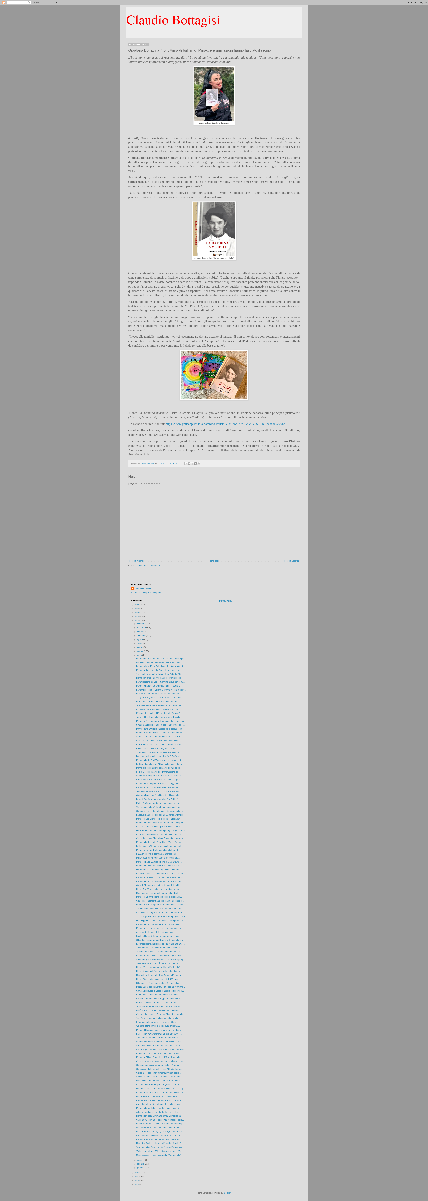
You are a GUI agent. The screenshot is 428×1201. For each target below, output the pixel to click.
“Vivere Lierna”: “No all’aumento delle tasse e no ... (159, 948)
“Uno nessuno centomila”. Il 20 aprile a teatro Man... (159, 909)
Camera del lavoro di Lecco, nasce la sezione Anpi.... (160, 991)
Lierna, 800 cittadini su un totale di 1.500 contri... (158, 979)
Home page (214, 561)
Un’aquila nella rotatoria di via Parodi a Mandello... (159, 975)
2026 (136, 605)
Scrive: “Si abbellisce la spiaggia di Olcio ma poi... (158, 1077)
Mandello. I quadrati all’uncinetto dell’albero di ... (158, 850)
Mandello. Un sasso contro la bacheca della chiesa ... (160, 877)
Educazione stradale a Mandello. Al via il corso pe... (159, 1100)
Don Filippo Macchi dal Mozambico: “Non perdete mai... (161, 920)
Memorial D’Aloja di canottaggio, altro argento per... (159, 1030)
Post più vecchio (291, 561)
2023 (136, 616)
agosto (140, 639)
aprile (139, 655)
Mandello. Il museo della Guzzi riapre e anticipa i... (159, 670)
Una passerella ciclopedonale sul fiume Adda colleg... (160, 1088)
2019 (136, 1180)
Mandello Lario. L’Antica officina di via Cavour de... (159, 862)
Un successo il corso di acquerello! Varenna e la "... (159, 1155)
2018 (136, 1184)
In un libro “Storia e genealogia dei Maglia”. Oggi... (159, 662)
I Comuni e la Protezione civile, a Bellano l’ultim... (158, 983)
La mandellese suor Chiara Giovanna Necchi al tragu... (161, 690)
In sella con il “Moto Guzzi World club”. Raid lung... (159, 1081)
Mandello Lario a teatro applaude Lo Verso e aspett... (160, 823)
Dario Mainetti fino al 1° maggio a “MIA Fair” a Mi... (159, 756)
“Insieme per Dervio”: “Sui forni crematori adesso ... (159, 952)
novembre (141, 627)
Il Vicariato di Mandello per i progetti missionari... (158, 1084)
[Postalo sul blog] (189, 463)
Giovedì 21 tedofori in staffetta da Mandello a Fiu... (159, 885)
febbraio (141, 1164)
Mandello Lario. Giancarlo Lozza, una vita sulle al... (159, 924)
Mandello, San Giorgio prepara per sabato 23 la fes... (160, 905)
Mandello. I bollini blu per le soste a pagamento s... (159, 928)
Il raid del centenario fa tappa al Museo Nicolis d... (158, 826)
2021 (136, 1173)
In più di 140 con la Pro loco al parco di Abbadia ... (159, 1010)
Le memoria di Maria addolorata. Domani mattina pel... (161, 658)
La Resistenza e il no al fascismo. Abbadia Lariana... (160, 744)
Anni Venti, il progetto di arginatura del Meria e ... (158, 1038)
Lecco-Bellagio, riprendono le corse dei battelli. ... (158, 1096)
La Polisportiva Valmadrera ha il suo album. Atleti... (159, 1034)
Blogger (227, 1193)
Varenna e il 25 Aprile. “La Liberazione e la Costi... (159, 752)
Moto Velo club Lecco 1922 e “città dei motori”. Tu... (159, 834)
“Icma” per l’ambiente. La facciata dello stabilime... (159, 1018)
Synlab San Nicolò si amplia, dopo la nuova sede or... (160, 725)
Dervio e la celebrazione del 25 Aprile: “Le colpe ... (159, 768)
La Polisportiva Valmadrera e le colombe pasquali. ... (160, 846)
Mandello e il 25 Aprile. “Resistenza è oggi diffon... (159, 783)
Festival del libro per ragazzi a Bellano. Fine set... (158, 694)
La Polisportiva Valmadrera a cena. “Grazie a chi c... (159, 1053)
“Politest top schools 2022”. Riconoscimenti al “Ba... (159, 1151)
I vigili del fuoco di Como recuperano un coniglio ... (159, 936)
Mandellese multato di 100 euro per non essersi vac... (160, 1092)
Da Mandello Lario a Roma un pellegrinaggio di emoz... (161, 830)
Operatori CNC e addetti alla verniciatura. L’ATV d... (159, 1127)
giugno (140, 647)
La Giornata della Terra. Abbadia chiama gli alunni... (159, 764)
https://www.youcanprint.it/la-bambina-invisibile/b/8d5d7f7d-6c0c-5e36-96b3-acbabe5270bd (225, 424)
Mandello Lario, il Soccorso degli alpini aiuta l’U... (158, 1108)
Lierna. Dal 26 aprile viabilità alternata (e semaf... (158, 889)
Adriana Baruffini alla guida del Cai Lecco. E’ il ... (158, 1112)
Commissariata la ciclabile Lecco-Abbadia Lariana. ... (160, 1069)
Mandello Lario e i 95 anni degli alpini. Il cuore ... (158, 686)
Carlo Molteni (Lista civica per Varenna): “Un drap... (159, 1135)
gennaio (141, 1168)
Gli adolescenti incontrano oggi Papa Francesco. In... (160, 901)
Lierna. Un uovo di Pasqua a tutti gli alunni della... (158, 971)
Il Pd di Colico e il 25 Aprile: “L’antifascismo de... (157, 772)
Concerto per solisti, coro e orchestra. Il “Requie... (158, 1065)
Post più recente (136, 561)
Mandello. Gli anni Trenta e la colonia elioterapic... (159, 897)
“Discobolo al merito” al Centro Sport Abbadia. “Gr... (159, 674)
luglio (139, 643)
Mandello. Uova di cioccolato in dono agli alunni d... (159, 955)
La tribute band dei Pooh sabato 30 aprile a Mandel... (160, 815)
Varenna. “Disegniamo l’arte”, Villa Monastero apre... (160, 1120)
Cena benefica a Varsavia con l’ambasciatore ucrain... (160, 1061)
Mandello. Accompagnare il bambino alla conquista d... (161, 721)
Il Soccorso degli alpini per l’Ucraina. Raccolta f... (158, 709)
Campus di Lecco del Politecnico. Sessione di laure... (160, 811)
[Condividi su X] (192, 463)
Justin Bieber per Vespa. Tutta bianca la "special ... (159, 1006)
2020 (136, 1176)
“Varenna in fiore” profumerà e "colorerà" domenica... (160, 1147)
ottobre (140, 632)
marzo (140, 1160)
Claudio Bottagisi (173, 19)
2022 (136, 620)
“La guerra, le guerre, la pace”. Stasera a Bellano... (159, 697)
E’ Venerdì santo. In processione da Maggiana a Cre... (160, 944)
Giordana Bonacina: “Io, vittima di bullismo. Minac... (159, 795)
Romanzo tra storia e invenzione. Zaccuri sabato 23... (160, 873)
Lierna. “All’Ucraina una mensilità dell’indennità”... (159, 967)
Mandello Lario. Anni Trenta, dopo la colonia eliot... (159, 760)
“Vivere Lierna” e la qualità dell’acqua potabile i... (158, 963)
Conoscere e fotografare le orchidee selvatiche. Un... (160, 912)
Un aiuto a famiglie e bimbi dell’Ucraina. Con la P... (159, 1143)
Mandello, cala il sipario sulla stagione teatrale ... (158, 787)
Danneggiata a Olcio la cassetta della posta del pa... (159, 729)
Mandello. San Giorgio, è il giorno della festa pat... (158, 819)
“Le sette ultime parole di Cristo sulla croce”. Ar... (158, 1026)
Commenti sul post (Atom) (148, 565)
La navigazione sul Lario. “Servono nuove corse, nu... (160, 682)
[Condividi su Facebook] (195, 463)
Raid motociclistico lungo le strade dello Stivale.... (158, 893)
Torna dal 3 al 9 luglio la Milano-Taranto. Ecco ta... (158, 717)
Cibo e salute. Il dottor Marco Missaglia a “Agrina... (159, 780)
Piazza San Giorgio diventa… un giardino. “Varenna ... (160, 987)
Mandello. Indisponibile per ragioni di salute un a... (159, 1139)
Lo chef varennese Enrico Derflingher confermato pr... (160, 1124)
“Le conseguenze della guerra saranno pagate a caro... (161, 916)
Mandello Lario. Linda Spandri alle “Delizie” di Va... (159, 842)
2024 (136, 612)
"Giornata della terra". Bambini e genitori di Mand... (159, 807)
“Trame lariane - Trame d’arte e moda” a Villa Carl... (159, 705)
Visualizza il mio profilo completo (146, 593)
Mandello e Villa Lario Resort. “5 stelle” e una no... (159, 866)
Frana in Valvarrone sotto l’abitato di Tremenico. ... (159, 701)
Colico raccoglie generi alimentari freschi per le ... (158, 1073)
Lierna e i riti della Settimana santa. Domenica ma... (159, 1116)
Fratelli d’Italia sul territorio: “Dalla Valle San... (156, 1002)
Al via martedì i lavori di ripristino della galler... (157, 932)
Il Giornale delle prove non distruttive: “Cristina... (158, 1022)
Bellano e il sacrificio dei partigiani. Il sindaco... (157, 748)
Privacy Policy (225, 601)
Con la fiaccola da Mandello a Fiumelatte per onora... (160, 838)
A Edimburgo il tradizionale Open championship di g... (160, 959)
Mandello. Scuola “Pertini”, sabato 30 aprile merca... (159, 733)
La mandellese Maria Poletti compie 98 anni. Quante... (160, 666)
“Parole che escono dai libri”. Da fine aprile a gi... (158, 791)
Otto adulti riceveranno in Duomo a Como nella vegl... (160, 940)
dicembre (141, 624)
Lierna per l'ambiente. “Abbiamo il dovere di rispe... (159, 678)
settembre (141, 635)
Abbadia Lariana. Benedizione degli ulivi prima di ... (159, 1104)
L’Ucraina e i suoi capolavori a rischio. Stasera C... (159, 995)
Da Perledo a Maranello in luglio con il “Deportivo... (159, 870)
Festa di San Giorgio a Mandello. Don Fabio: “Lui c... (160, 799)
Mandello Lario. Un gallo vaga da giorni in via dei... (159, 881)
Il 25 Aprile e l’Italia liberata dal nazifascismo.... (157, 854)
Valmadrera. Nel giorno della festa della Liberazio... (159, 776)
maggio (140, 651)
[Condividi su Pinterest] (198, 463)
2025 (136, 608)
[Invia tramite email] (186, 463)
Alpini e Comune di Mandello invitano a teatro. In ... (159, 736)
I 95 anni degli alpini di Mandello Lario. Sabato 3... (159, 713)
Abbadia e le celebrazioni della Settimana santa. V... (159, 1045)
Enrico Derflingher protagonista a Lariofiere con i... (159, 803)
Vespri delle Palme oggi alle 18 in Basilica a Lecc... (159, 1042)
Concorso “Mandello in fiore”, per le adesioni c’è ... (159, 999)
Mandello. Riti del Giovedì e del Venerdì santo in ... (159, 1057)
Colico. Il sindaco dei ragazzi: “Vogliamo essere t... (159, 740)
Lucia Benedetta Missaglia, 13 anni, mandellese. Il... (159, 1131)
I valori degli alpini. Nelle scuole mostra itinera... (158, 858)
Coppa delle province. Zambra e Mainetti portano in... (160, 1014)
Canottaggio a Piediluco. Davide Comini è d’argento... (160, 1049)
